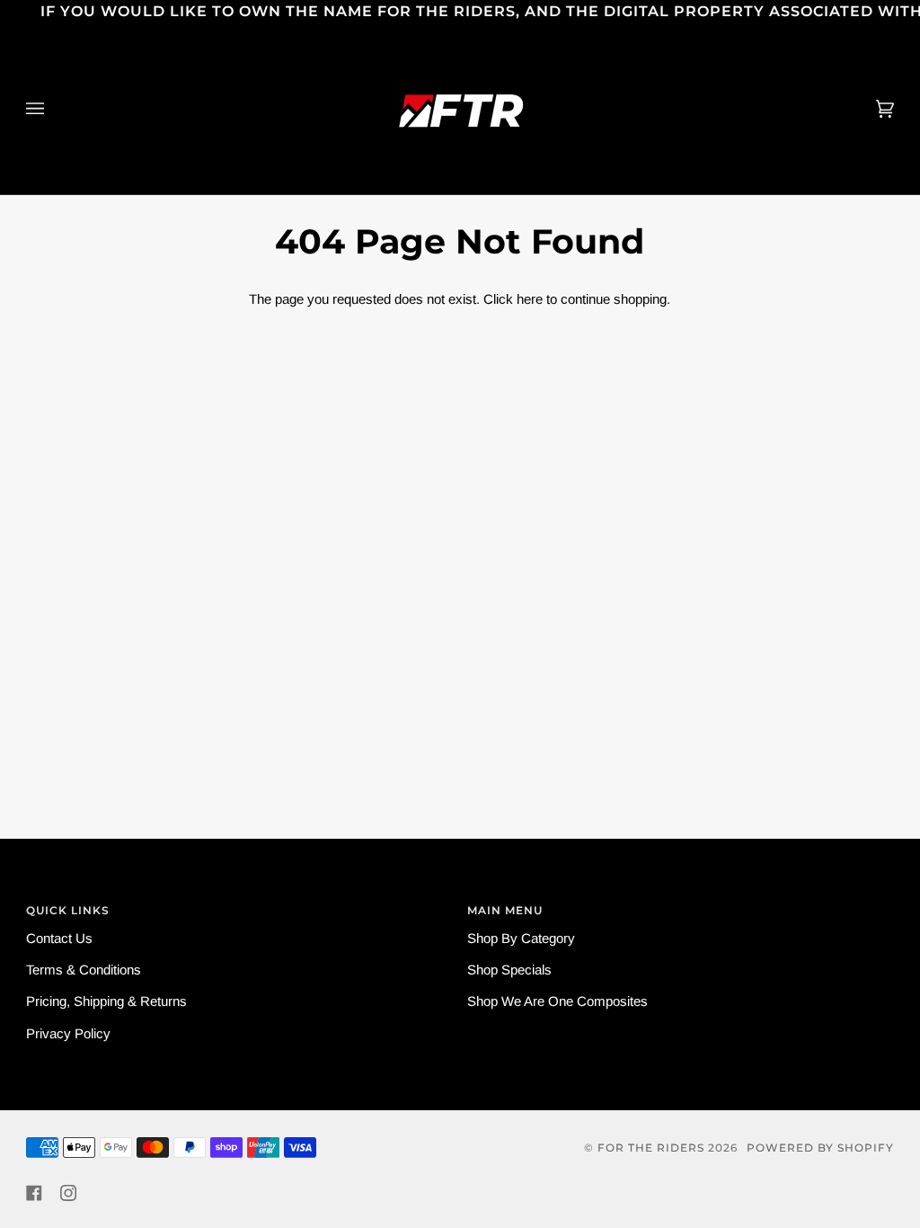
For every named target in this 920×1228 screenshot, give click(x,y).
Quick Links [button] (68, 910)
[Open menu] (53, 108)
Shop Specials (509, 969)
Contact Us (59, 938)
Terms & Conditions (83, 969)
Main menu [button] (505, 910)
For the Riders (650, 1147)
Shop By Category (521, 938)
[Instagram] (68, 1193)
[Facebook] (34, 1193)
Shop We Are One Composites (557, 1001)
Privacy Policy (68, 1033)
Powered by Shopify (820, 1147)
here (530, 299)
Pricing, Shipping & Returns (106, 1001)
